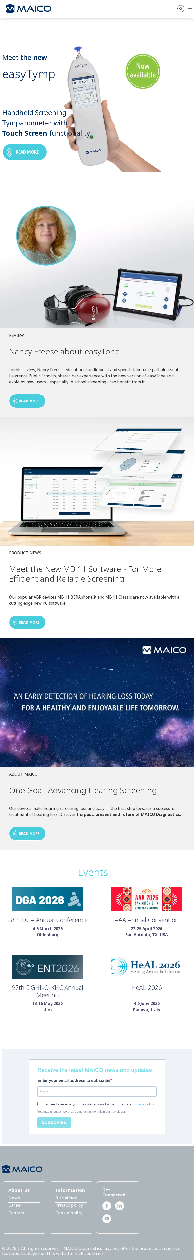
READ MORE (29, 401)
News (14, 1198)
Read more (27, 152)
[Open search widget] (180, 8)
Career (15, 1205)
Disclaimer (66, 1198)
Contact (16, 1213)
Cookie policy (69, 1213)
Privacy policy (69, 1205)
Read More (29, 833)
